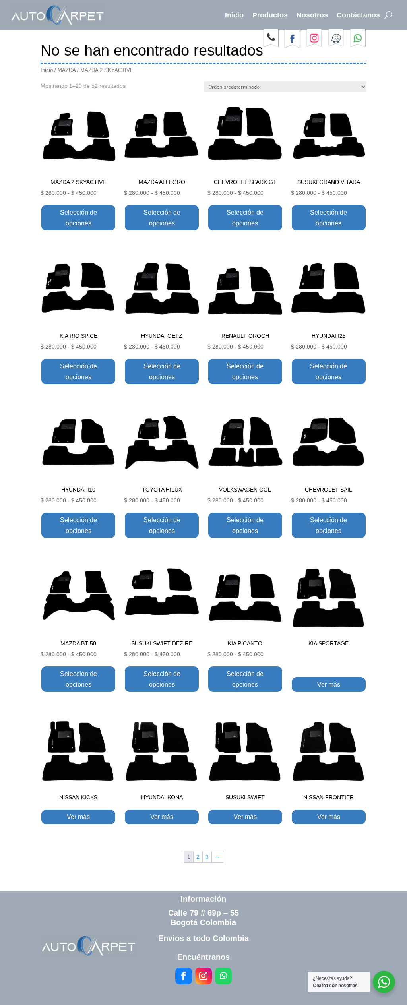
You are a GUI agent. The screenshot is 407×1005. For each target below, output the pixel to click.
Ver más (328, 684)
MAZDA (67, 70)
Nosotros (312, 15)
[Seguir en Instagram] (203, 976)
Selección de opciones (78, 218)
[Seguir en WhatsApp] (223, 976)
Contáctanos (358, 15)
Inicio (234, 15)
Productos (270, 15)
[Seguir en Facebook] (183, 976)
